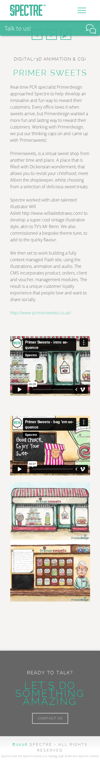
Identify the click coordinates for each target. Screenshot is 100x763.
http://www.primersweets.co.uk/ (40, 313)
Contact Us (50, 718)
